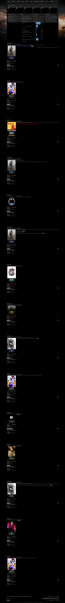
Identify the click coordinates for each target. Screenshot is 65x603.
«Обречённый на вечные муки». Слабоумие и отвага (28, 19)
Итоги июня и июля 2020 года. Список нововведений (28, 18)
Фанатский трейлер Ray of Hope (25, 21)
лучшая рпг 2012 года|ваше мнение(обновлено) (24, 596)
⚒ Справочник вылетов (11, 20)
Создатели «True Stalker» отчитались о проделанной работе (54, 21)
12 (21, 445)
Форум (7, 18)
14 (21, 519)
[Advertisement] (37, 73)
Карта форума (42, 602)
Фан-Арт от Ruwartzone (24, 20)
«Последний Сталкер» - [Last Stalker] (38, 21)
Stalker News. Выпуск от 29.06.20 (50, 19)
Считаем (9, 18)
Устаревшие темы (14, 596)
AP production (37, 601)
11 (11, 139)
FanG (33, 601)
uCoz (50, 602)
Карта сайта (38, 602)
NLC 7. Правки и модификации (12, 21)
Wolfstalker (27, 601)
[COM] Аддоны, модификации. (37, 20)
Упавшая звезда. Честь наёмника (38, 18)
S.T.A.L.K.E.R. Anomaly (11, 19)
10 (21, 374)
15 (21, 557)
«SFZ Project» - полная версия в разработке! (52, 18)
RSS (45, 602)
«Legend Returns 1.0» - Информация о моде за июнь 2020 (54, 20)
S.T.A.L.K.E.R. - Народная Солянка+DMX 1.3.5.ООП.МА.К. (41, 19)
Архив (10, 596)
